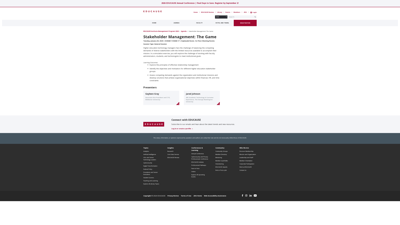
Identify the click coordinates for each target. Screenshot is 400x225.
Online (193, 172)
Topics (145, 148)
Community (219, 148)
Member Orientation (245, 161)
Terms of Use (186, 196)
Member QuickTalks (221, 161)
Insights (170, 148)
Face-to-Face (195, 169)
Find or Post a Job (221, 170)
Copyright (147, 196)
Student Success (148, 178)
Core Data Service (173, 154)
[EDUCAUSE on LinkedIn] (250, 195)
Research (170, 151)
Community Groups (221, 151)
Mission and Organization (247, 154)
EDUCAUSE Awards (221, 167)
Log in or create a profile (181, 129)
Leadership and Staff (246, 158)
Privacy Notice (173, 196)
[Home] (152, 11)
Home (196, 12)
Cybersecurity (147, 163)
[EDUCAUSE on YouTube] (255, 195)
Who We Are (244, 148)
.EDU (245, 12)
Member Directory (221, 154)
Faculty (199, 23)
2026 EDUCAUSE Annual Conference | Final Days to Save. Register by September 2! (200, 3)
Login (254, 12)
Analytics (146, 151)
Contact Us (242, 170)
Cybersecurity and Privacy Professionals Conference (199, 158)
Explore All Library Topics (151, 184)
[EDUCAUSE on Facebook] (242, 195)
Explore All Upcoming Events (198, 176)
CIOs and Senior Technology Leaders (149, 159)
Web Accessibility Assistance (215, 196)
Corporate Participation (246, 164)
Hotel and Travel (222, 23)
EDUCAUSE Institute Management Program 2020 (161, 31)
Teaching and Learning (150, 181)
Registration (245, 23)
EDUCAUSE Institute (197, 162)
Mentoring (218, 158)
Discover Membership (246, 151)
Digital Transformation (150, 166)
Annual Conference (197, 154)
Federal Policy (147, 169)
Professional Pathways (198, 165)
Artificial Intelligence (149, 154)
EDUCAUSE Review (207, 12)
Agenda (176, 23)
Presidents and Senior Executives (150, 173)
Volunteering (219, 164)
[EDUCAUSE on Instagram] (246, 195)
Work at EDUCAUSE (245, 167)
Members (237, 12)
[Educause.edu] (153, 124)
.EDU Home (197, 196)
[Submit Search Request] (255, 17)
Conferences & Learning (197, 149)
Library (219, 12)
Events (227, 12)
